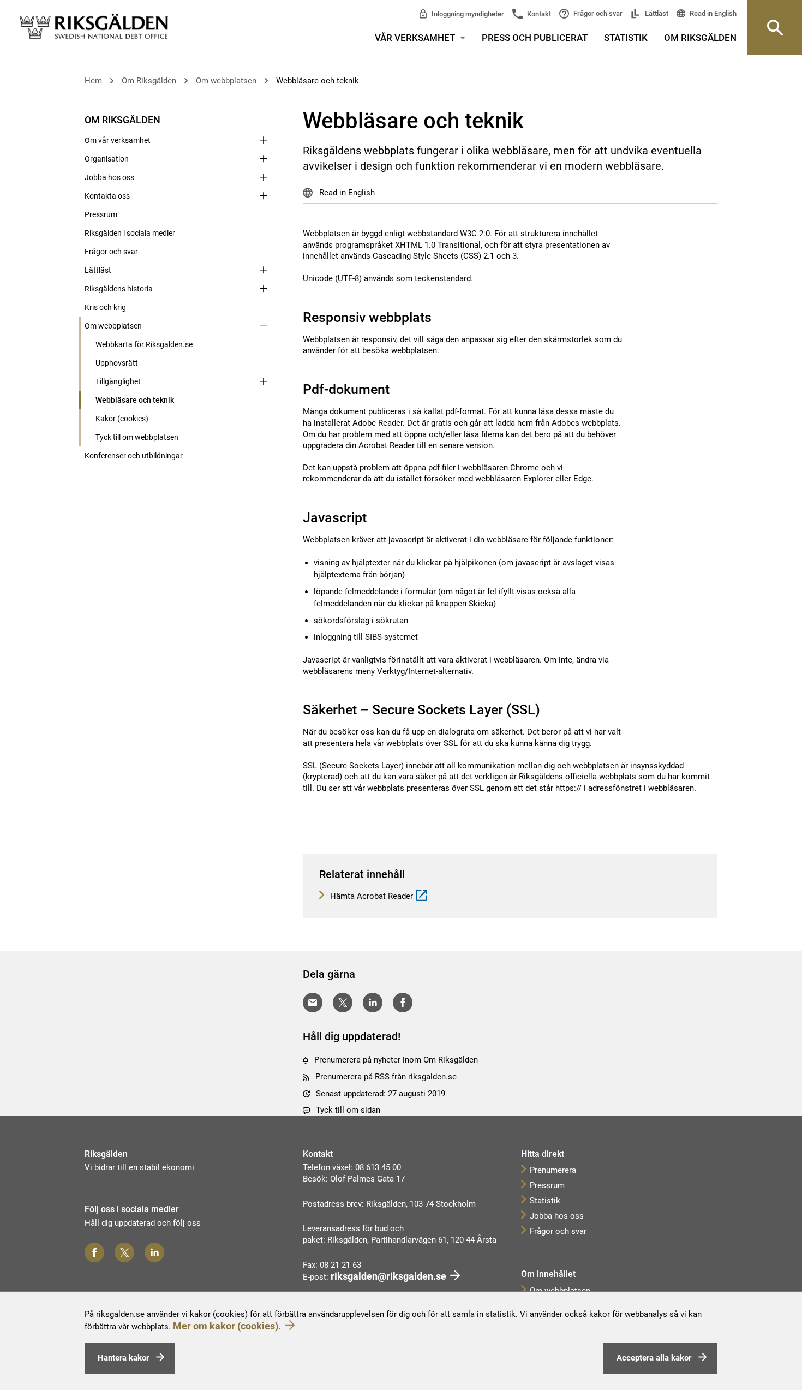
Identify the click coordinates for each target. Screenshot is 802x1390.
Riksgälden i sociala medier (130, 233)
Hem (93, 81)
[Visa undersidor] (263, 119)
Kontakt (538, 14)
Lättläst (655, 13)
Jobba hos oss (109, 177)
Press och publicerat (535, 37)
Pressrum (101, 214)
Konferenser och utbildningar (134, 455)
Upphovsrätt (116, 363)
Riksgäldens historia (119, 288)
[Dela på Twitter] (342, 1002)
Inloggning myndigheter (467, 14)
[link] (94, 27)
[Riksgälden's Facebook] (94, 1252)
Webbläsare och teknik (317, 81)
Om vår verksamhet (118, 140)
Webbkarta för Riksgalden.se (144, 344)
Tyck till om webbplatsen (136, 437)
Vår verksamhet (416, 37)
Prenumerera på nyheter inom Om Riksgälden (396, 1060)
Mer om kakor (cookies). (227, 1326)
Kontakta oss (107, 196)
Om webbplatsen (226, 81)
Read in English (712, 13)
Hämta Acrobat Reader (370, 896)
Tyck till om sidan (348, 1110)
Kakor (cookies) (121, 418)
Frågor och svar (597, 13)
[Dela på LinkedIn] (372, 1002)
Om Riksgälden (700, 37)
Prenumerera (553, 1170)
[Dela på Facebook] (402, 1002)
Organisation (107, 158)
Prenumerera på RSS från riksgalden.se (386, 1077)
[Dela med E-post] (312, 1002)
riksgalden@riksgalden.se (388, 1276)
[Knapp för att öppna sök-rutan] (774, 27)
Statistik (626, 37)
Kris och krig (105, 307)
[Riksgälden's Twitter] (124, 1252)
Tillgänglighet (118, 381)
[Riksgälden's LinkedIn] (154, 1252)
